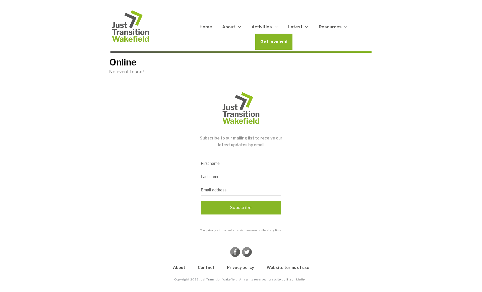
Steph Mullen (296, 279)
